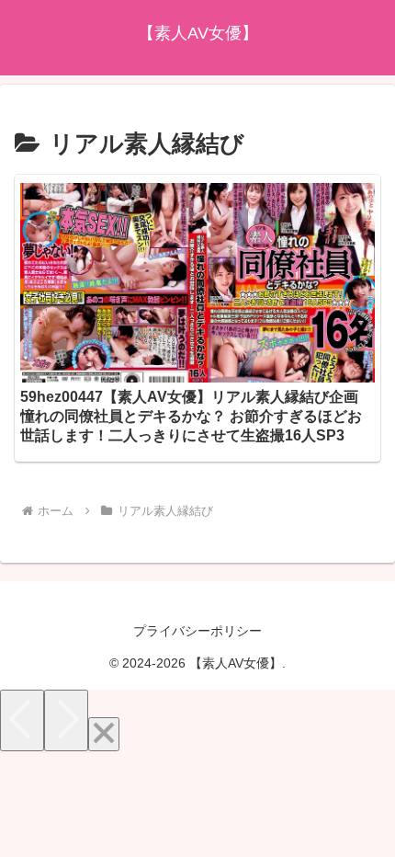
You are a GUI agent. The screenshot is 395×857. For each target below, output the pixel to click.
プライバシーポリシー (197, 630)
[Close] (103, 734)
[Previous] (22, 720)
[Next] (66, 720)
